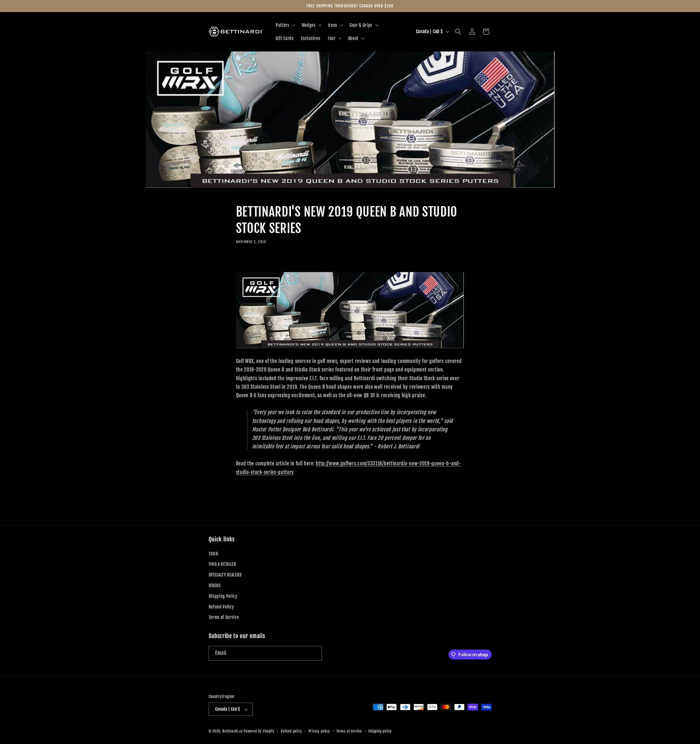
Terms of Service (224, 617)
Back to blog (350, 510)
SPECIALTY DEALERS (225, 575)
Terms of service (349, 731)
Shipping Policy (223, 596)
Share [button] (248, 260)
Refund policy (291, 731)
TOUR (213, 553)
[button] (285, 25)
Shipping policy (380, 731)
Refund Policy (221, 607)
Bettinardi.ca (232, 731)
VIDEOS (215, 585)
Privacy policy (319, 731)
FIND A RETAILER (222, 564)
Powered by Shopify (259, 731)
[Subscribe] (315, 653)
